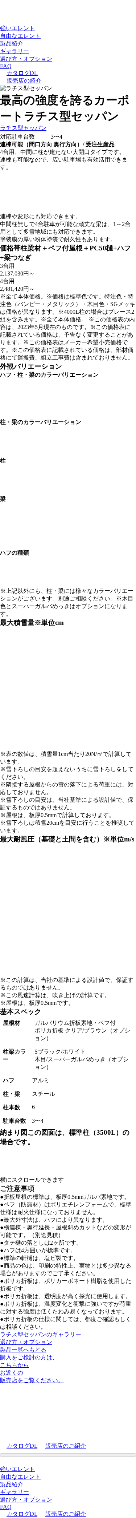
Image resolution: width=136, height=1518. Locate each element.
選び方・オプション (26, 59)
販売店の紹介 (24, 81)
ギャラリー (14, 51)
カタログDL (22, 73)
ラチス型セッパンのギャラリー (40, 1334)
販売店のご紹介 (65, 1446)
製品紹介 (11, 43)
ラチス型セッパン (23, 128)
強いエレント (17, 28)
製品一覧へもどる (23, 1350)
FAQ (6, 66)
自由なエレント (20, 36)
